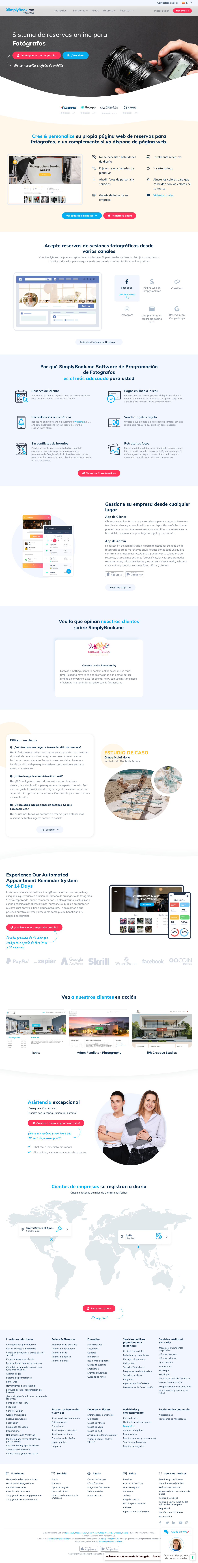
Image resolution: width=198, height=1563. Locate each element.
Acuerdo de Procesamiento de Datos (174, 1492)
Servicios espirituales (62, 1434)
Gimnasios (92, 1418)
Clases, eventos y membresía (21, 1348)
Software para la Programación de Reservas (24, 1391)
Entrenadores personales (100, 1414)
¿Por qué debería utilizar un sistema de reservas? (26, 1397)
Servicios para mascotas (64, 1430)
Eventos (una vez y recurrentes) (139, 1438)
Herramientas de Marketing (20, 1385)
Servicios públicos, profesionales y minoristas (134, 1342)
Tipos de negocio (60, 1487)
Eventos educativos (97, 1372)
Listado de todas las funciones (22, 1479)
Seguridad (164, 1508)
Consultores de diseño (63, 1438)
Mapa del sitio (94, 1495)
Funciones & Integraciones (20, 1483)
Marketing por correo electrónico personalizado (23, 1440)
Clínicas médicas (167, 1358)
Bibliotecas (93, 1356)
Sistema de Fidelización (18, 1449)
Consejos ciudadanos (134, 1359)
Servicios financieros (133, 1367)
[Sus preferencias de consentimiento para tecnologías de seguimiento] (193, 1558)
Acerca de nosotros (133, 1483)
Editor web (11, 1381)
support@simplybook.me (58, 1538)
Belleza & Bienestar (63, 1339)
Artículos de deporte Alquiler (102, 1434)
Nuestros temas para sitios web (152, 296)
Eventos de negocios (133, 1446)
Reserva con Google (16, 1418)
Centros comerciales (133, 1351)
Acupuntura (165, 1366)
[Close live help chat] (188, 1532)
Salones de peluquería (63, 1348)
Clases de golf (94, 1430)
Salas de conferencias (134, 1442)
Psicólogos (164, 1374)
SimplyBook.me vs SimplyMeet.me (23, 1495)
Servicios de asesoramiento (66, 1418)
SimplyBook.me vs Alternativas (22, 1499)
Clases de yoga (95, 1426)
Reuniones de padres (98, 1360)
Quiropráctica (166, 1362)
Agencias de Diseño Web (136, 1383)
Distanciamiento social (170, 1382)
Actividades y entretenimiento (133, 1411)
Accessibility (165, 1516)
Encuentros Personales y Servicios (66, 1411)
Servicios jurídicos (132, 1375)
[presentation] (111, 1248)
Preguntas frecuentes (98, 1487)
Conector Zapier (14, 1410)
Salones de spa (59, 1352)
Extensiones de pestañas (64, 1344)
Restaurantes (130, 1434)
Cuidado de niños (96, 1376)
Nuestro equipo (131, 1487)
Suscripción (12, 1422)
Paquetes (11, 1406)
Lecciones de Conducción (174, 1409)
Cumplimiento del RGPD (171, 1483)
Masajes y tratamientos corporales (171, 1349)
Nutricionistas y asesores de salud (173, 1391)
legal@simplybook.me (110, 1538)
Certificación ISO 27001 (171, 1512)
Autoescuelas (166, 1414)
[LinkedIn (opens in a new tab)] (175, 1523)
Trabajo (127, 1495)
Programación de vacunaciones (175, 1386)
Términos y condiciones (171, 1479)
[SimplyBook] (20, 10)
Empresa (56, 1483)
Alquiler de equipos (133, 1430)
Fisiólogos (164, 1370)
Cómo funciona (95, 1483)
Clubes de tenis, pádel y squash (99, 1440)
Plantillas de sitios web (18, 1491)
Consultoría (57, 1426)
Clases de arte (130, 1418)
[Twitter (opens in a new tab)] (169, 1523)
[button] (62, 10)
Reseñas (127, 1479)
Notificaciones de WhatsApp (20, 1434)
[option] (58, 302)
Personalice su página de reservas (24, 1363)
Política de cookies (168, 1497)
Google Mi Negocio (16, 1414)
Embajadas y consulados (136, 1355)
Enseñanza (93, 1368)
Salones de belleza (61, 1356)
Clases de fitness (96, 1422)
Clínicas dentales (168, 1354)
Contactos (128, 1491)
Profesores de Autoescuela (173, 1418)
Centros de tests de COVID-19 (174, 1378)
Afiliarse (127, 1507)
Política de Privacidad (170, 1487)
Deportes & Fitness (98, 1409)
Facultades (93, 1348)
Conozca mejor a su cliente (20, 1359)
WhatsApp (79, 421)
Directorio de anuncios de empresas (65, 1496)
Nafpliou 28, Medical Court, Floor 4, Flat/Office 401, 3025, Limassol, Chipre (96, 1532)
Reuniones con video (17, 1426)
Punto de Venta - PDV (17, 1402)
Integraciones (13, 1430)
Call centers (129, 1363)
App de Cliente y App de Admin (22, 1445)
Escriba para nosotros (134, 1503)
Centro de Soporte (96, 1479)
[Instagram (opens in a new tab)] (188, 1523)
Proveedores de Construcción (138, 1387)
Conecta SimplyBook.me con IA (22, 1453)
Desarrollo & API (60, 1491)
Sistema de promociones (19, 1377)
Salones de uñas (60, 1360)
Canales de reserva (16, 1487)
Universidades (94, 1344)
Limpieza (56, 1446)
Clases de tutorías (96, 1364)
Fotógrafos (128, 1426)
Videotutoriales (163, 195)
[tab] (127, 289)
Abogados (128, 1379)
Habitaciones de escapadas (137, 1422)
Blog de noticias (131, 1499)
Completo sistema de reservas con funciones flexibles (24, 1368)
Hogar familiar (59, 1442)
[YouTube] (182, 1523)
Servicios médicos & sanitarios (171, 1341)
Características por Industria (21, 1344)
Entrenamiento (59, 1422)
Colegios (91, 1352)
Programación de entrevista (137, 1371)
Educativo (93, 1339)
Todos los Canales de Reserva (97, 342)
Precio (95, 10)
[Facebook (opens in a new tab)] (162, 1523)
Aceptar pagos (13, 1373)
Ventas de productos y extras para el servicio (25, 1354)
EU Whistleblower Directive (110, 1541)
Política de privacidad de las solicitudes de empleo (173, 1503)
